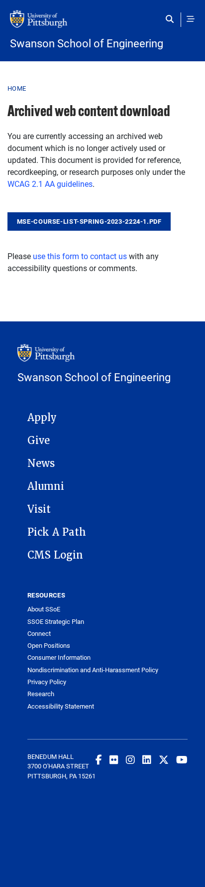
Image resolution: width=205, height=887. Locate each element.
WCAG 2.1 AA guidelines (50, 183)
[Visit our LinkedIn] (146, 759)
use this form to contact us (80, 256)
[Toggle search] (172, 18)
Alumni (45, 486)
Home (16, 88)
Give (38, 440)
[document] (89, 220)
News (41, 463)
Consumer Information (59, 657)
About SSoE (43, 609)
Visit (39, 509)
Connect (39, 633)
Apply (42, 417)
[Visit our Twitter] (164, 759)
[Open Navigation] (191, 18)
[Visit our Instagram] (130, 759)
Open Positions (48, 645)
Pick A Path (56, 532)
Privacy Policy (46, 682)
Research (40, 694)
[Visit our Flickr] (113, 759)
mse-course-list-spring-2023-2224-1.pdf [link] (89, 221)
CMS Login (55, 555)
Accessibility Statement (60, 706)
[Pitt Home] (102, 24)
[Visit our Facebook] (99, 759)
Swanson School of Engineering (86, 43)
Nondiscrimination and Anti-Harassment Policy (92, 670)
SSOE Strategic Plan (55, 621)
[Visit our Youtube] (182, 759)
